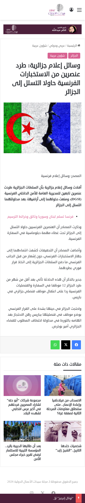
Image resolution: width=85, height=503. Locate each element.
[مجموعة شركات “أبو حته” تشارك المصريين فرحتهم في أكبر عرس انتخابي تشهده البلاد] (22, 385)
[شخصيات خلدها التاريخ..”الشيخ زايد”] (63, 431)
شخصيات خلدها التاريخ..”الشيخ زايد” (68, 448)
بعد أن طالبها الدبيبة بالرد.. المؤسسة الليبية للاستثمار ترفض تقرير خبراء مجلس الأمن (23, 452)
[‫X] (65, 344)
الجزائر (74, 56)
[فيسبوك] (76, 344)
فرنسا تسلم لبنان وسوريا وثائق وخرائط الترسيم (40, 216)
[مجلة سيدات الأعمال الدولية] (57, 10)
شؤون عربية (39, 46)
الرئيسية (72, 46)
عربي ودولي (57, 46)
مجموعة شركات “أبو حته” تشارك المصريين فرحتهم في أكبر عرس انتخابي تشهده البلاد (24, 406)
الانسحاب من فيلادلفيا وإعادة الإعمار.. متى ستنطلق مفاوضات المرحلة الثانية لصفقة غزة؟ (63, 406)
